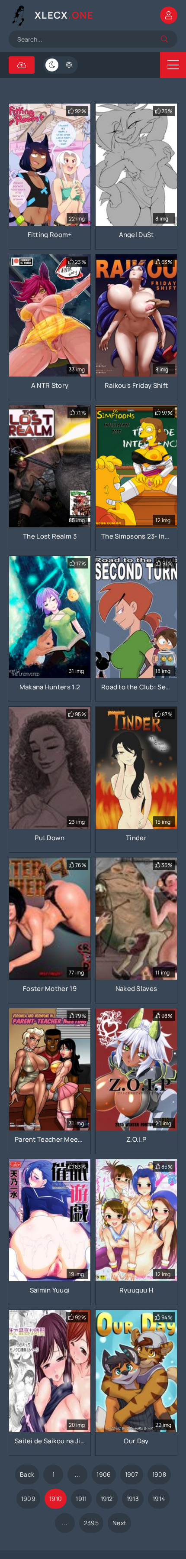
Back (27, 1474)
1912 (107, 1498)
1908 (159, 1474)
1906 (103, 1474)
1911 (81, 1498)
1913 (133, 1498)
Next (119, 1523)
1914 (159, 1498)
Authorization (168, 15)
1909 (28, 1498)
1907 (131, 1474)
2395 (91, 1523)
